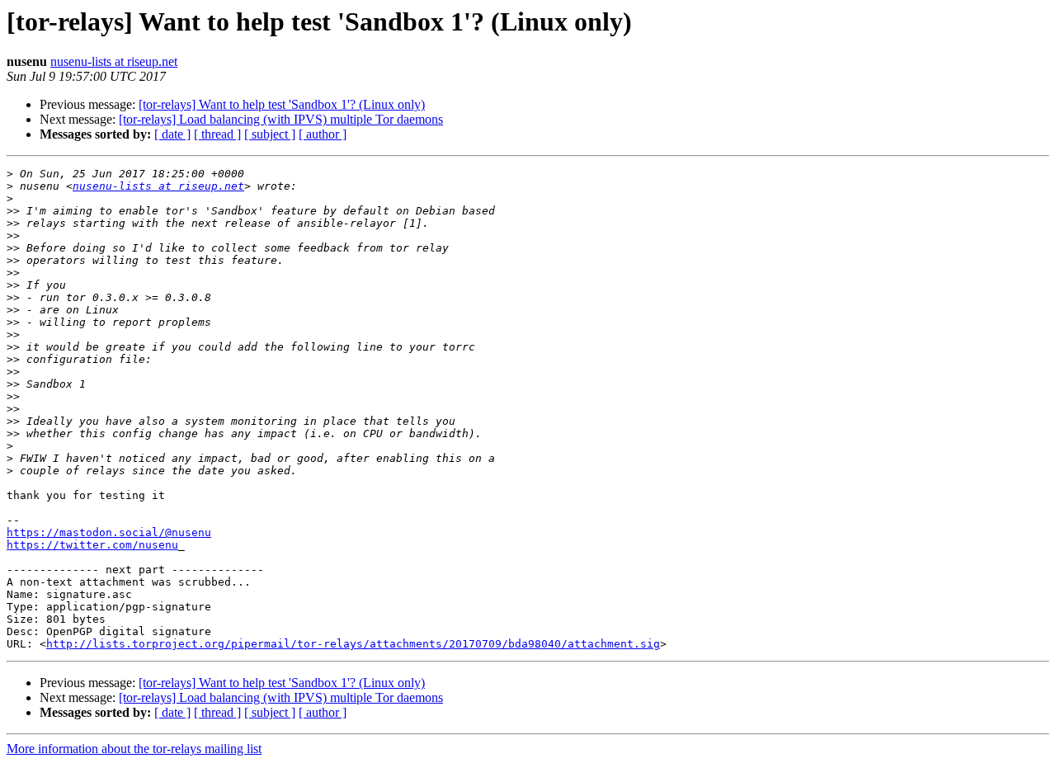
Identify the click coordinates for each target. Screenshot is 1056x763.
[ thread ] (217, 134)
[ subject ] (269, 134)
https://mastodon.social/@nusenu (109, 532)
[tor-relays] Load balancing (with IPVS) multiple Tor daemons (281, 119)
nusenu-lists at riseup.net (113, 61)
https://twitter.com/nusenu (92, 545)
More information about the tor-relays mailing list (134, 749)
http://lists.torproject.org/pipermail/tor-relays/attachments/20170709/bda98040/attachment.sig (353, 644)
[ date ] (172, 134)
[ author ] (322, 134)
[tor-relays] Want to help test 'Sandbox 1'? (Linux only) (282, 104)
